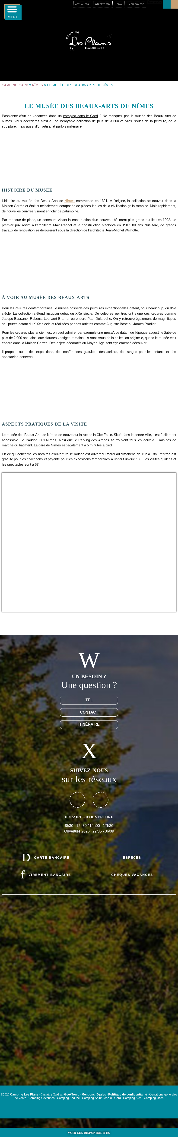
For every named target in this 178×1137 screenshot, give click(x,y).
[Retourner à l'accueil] (89, 40)
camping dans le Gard (80, 116)
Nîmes (37, 85)
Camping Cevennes (42, 1098)
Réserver (154, 2)
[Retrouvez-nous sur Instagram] (100, 800)
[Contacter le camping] (167, 4)
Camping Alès (132, 1098)
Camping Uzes (154, 1098)
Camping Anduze (68, 1098)
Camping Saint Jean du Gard (101, 1098)
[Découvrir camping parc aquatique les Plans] (89, 1037)
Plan (119, 4)
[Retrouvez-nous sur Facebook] (77, 800)
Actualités (82, 4)
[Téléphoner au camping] (174, 4)
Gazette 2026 (103, 4)
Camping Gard (15, 85)
